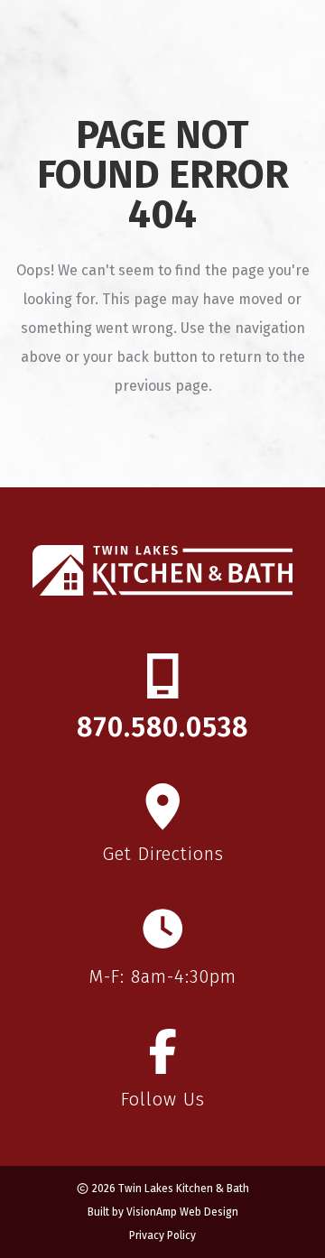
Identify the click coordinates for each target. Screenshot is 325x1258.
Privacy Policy (162, 1235)
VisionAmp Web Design (182, 1212)
